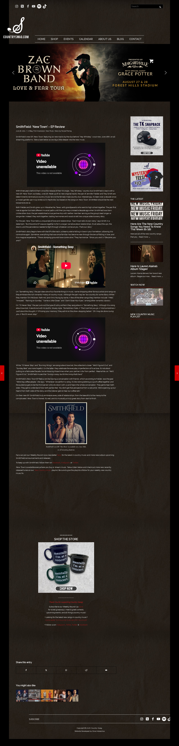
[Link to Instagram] (17, 6)
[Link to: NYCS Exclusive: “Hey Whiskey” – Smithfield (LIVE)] (60, 696)
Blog (31, 131)
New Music (50, 131)
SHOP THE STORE (66, 539)
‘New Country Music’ (42, 470)
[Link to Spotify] (39, 6)
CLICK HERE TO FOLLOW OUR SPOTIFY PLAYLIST (66, 620)
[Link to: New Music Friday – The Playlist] (35, 696)
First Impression (39, 131)
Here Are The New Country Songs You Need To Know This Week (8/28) (146, 226)
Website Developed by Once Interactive (90, 731)
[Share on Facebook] (26, 670)
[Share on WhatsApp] (66, 670)
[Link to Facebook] (28, 6)
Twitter (74, 625)
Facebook (83, 625)
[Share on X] (46, 670)
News (57, 131)
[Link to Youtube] (33, 6)
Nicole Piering (66, 131)
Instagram (60, 625)
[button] (89, 73)
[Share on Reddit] (86, 670)
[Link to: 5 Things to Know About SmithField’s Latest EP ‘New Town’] (72, 696)
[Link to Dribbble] (45, 6)
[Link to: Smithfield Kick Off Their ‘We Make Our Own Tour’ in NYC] (22, 696)
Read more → (144, 237)
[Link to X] (22, 6)
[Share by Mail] (106, 670)
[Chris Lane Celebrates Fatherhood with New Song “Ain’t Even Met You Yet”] (2, 373)
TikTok (68, 625)
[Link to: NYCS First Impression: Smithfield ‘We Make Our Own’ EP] (47, 696)
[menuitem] (41, 39)
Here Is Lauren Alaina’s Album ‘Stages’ (143, 267)
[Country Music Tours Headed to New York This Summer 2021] (177, 373)
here (59, 455)
